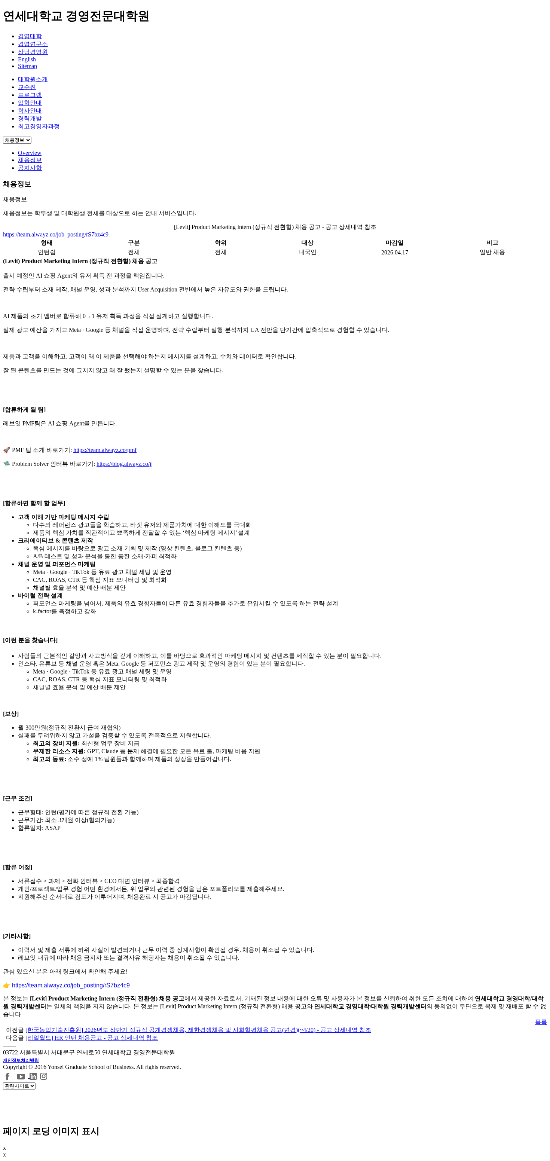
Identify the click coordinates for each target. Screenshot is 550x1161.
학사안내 (30, 110)
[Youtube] (22, 1076)
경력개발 (30, 118)
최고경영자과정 (39, 126)
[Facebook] (8, 1076)
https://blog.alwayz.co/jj (125, 464)
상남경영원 (33, 52)
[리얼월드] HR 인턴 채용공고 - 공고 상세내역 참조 (91, 1038)
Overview (30, 153)
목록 (541, 1022)
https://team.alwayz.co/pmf (105, 450)
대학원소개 (33, 79)
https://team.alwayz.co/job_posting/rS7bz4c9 (56, 234)
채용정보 (30, 160)
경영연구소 (33, 44)
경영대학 (30, 36)
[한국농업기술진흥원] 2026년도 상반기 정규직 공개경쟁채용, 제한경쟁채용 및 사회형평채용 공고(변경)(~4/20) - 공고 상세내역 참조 (198, 1030)
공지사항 (30, 168)
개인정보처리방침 (21, 1060)
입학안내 (30, 103)
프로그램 (30, 95)
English (27, 59)
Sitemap (27, 66)
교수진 (27, 87)
